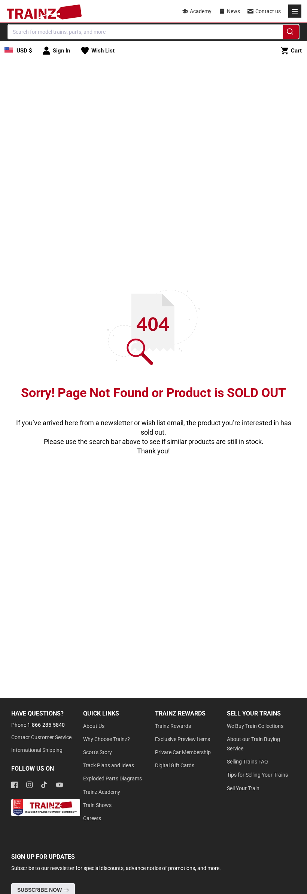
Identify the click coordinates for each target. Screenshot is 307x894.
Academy (201, 11)
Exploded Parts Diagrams (112, 779)
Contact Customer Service (41, 737)
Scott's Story (97, 752)
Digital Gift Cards (174, 765)
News (233, 11)
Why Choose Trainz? (106, 739)
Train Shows (97, 805)
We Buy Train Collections (255, 726)
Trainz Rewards (173, 726)
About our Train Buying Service (253, 744)
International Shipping (37, 750)
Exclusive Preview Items (182, 739)
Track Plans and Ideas (108, 765)
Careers (92, 818)
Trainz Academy (101, 792)
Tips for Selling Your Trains (257, 775)
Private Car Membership (183, 752)
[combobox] (154, 31)
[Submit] (291, 33)
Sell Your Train (243, 788)
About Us (93, 726)
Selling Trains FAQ (247, 762)
